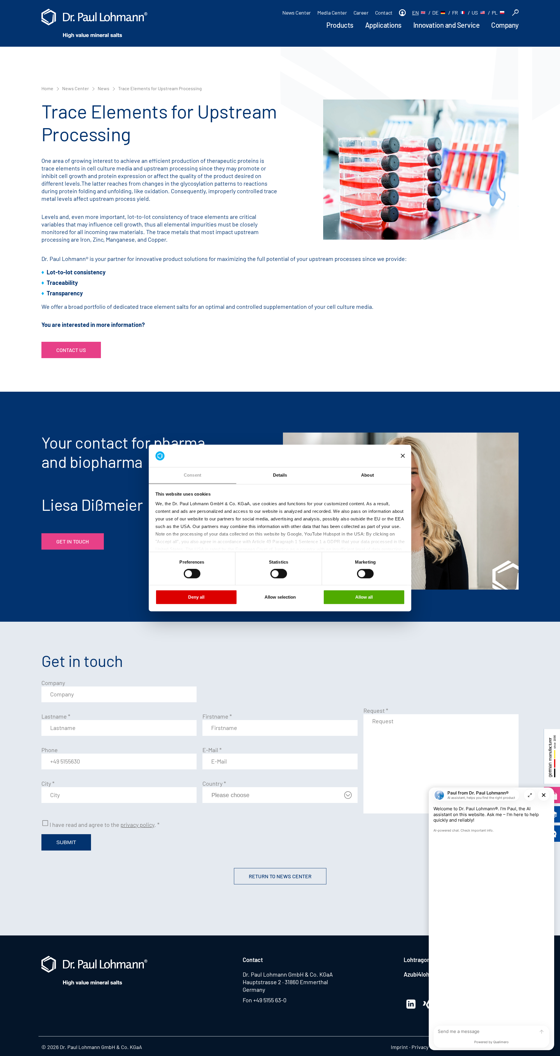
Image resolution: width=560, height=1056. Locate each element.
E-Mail (212, 749)
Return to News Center (280, 876)
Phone (49, 749)
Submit (66, 842)
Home (47, 88)
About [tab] (367, 475)
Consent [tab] (192, 475)
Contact (384, 12)
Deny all (196, 597)
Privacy (420, 1047)
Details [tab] (280, 475)
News (103, 88)
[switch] (192, 573)
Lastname (55, 716)
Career (361, 12)
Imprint (399, 1047)
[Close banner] (403, 456)
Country (214, 783)
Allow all (364, 597)
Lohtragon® (418, 959)
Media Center (332, 12)
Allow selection (280, 597)
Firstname (217, 716)
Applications (383, 25)
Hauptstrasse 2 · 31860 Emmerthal (285, 981)
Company (505, 25)
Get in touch (72, 541)
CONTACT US (71, 350)
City (48, 783)
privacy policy (137, 824)
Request (375, 710)
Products (339, 25)
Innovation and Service (446, 25)
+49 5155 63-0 (269, 999)
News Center (296, 12)
